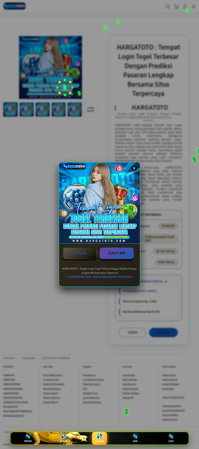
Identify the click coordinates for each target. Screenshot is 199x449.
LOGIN (80, 253)
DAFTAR (116, 253)
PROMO (28, 441)
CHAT (171, 441)
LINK (135, 441)
